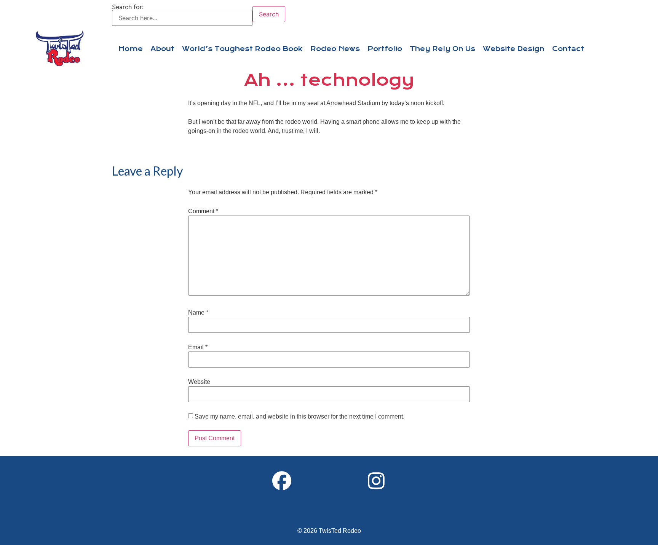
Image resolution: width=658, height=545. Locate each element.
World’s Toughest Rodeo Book (242, 49)
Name (198, 313)
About (162, 49)
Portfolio (384, 49)
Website (199, 382)
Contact (568, 49)
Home (130, 49)
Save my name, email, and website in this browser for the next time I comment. (299, 417)
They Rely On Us (442, 49)
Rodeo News (335, 49)
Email (198, 347)
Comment (203, 211)
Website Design (514, 49)
